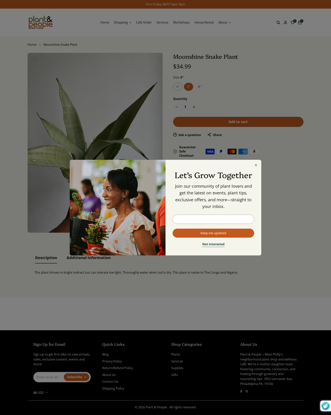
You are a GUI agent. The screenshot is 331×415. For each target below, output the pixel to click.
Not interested (213, 244)
